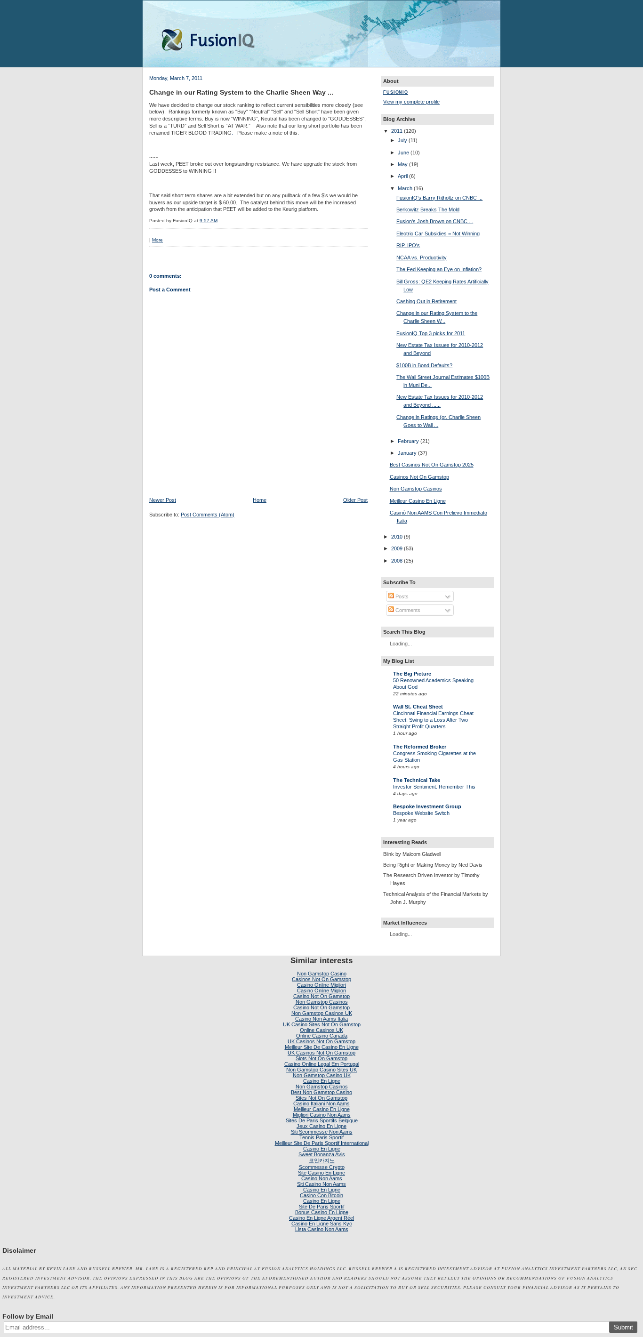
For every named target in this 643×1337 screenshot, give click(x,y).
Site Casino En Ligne (321, 1173)
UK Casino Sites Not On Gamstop (322, 1024)
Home (259, 500)
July (402, 140)
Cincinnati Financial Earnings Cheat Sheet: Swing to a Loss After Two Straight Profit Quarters (433, 719)
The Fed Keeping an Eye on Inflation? (439, 269)
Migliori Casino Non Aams (322, 1115)
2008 (396, 561)
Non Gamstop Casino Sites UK (321, 1069)
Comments (407, 610)
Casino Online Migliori (321, 985)
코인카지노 (322, 1160)
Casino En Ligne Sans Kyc (321, 1223)
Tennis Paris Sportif (321, 1137)
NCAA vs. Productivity (421, 257)
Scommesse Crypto (322, 1167)
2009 (396, 548)
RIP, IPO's (408, 245)
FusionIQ (395, 92)
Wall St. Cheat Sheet (418, 706)
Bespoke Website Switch (421, 813)
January (407, 453)
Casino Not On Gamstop (321, 996)
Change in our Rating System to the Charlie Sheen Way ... (241, 92)
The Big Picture (412, 674)
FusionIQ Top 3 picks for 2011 (430, 333)
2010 (396, 537)
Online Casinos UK (321, 1030)
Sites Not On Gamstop (321, 1098)
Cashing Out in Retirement (426, 301)
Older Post (355, 500)
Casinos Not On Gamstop (419, 477)
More (157, 239)
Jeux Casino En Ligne (321, 1126)
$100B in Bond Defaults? (424, 365)
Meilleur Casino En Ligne (418, 501)
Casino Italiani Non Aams (321, 1103)
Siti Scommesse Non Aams (322, 1132)
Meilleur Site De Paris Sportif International (322, 1143)
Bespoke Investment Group (427, 806)
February (408, 441)
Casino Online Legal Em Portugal (321, 1064)
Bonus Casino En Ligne (321, 1212)
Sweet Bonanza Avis (321, 1154)
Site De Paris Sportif (322, 1206)
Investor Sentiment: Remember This (434, 786)
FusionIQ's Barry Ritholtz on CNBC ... (439, 198)
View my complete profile (411, 102)
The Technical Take (416, 780)
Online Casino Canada (321, 1036)
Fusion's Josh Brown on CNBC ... (434, 221)
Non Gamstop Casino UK (322, 1075)
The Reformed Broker (419, 746)
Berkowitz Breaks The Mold (427, 209)
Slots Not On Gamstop (321, 1058)
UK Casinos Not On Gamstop (321, 1041)
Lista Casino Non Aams (321, 1229)
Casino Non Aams (321, 1178)
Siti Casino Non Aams (321, 1184)
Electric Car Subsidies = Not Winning (438, 233)
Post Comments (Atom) (207, 514)
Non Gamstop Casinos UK (321, 1013)
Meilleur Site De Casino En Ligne (322, 1047)
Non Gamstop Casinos (416, 488)
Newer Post (162, 500)
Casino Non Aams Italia (321, 1019)
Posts (401, 596)
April (403, 176)
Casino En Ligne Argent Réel (321, 1218)
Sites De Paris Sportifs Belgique (322, 1120)
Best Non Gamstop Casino (321, 1092)
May (403, 164)
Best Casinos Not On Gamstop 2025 (432, 464)
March (405, 188)
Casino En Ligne (321, 1081)
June (403, 152)
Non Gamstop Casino (321, 973)
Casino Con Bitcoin (321, 1195)
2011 (396, 131)
